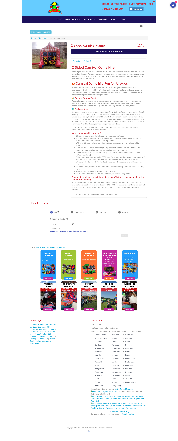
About (114, 19)
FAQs (123, 19)
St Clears (128, 368)
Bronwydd (115, 335)
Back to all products (40, 32)
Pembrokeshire (130, 382)
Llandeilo (115, 362)
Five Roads (116, 348)
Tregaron (128, 379)
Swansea (128, 372)
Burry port (98, 351)
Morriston (115, 382)
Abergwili (98, 362)
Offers (41, 331)
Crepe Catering (41, 334)
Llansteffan (116, 368)
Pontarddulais (130, 358)
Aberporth (98, 365)
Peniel (127, 355)
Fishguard (115, 345)
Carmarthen (99, 341)
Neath (127, 341)
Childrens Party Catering (46, 336)
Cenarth (115, 338)
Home (59, 19)
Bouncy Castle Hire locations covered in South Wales (42, 341)
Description (77, 61)
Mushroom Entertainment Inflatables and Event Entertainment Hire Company (43, 326)
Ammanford (99, 372)
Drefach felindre (100, 335)
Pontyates (129, 365)
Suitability (88, 61)
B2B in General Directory (124, 389)
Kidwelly (98, 355)
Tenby (97, 379)
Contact (102, 19)
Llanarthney (116, 358)
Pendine (128, 351)
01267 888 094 (114, 8)
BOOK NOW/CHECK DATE (108, 51)
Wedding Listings (128, 414)
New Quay (129, 348)
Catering (88, 19)
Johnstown (116, 351)
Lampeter (115, 355)
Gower (127, 375)
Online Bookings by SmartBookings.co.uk (51, 247)
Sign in (143, 26)
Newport (128, 345)
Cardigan (98, 345)
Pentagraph (129, 362)
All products (42, 38)
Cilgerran (115, 341)
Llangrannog (116, 372)
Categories (71, 19)
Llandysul (115, 365)
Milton (114, 379)
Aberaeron (98, 375)
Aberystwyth (99, 348)
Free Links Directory (98, 408)
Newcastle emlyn (101, 338)
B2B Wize (113, 391)
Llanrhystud (116, 375)
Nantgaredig (116, 385)
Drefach (98, 382)
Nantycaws (129, 335)
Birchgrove (99, 385)
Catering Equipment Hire (39, 338)
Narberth (128, 338)
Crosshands (99, 358)
